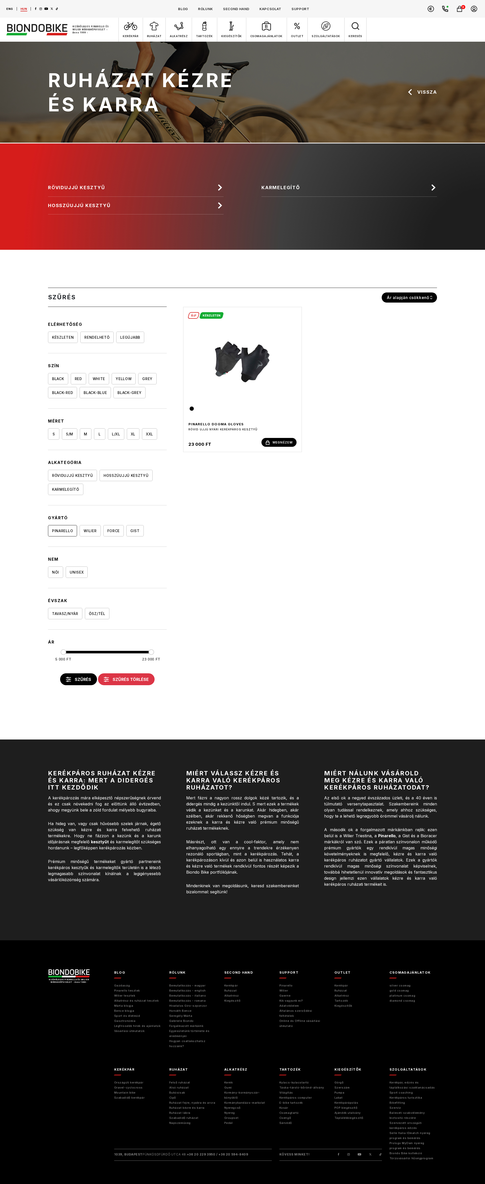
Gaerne (284, 995)
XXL (149, 434)
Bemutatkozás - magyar (187, 985)
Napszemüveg (180, 1123)
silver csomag (400, 985)
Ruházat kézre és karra (187, 1107)
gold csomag (399, 990)
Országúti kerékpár (128, 1082)
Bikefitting (397, 1102)
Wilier (90, 531)
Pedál (228, 1123)
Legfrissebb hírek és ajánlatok (137, 1026)
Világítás (286, 1092)
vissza (427, 92)
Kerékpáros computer (295, 1097)
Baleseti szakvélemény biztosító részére (407, 1115)
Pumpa (339, 1092)
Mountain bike (125, 1092)
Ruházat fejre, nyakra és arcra (192, 1102)
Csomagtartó (289, 1113)
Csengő (285, 1118)
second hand (236, 9)
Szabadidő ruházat (183, 1118)
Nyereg (229, 1113)
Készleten (63, 337)
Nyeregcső (232, 1107)
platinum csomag (402, 995)
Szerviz (395, 1107)
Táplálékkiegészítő (348, 1118)
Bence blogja (124, 1011)
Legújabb (130, 337)
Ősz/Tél (97, 613)
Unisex (77, 572)
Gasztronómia (125, 1021)
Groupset (231, 1118)
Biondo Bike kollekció (406, 1153)
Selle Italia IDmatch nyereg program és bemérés (410, 1135)
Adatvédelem (289, 1005)
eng (9, 9)
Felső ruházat (179, 1082)
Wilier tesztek (124, 995)
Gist (135, 531)
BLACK (58, 379)
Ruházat (230, 990)
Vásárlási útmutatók (129, 1031)
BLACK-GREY (129, 392)
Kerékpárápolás (346, 1102)
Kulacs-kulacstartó (294, 1082)
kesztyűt (100, 841)
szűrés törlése (131, 679)
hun (23, 9)
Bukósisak (177, 1092)
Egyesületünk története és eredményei (189, 1033)
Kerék (228, 1082)
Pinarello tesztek (127, 990)
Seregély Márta (180, 1016)
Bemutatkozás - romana (187, 1000)
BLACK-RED (62, 392)
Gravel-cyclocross (128, 1087)
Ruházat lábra (179, 1113)
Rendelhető (97, 337)
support (300, 9)
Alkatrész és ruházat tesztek (136, 1000)
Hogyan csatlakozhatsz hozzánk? (187, 1043)
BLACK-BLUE (95, 392)
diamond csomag (402, 1000)
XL (133, 434)
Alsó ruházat (179, 1087)
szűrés (83, 679)
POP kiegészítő (346, 1107)
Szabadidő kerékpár (129, 1097)
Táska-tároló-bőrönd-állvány (301, 1087)
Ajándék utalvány (347, 1113)
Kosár (283, 1107)
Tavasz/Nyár (65, 613)
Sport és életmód (127, 1016)
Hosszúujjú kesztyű (79, 205)
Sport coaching (401, 1092)
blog (183, 9)
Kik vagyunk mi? (291, 1000)
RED (78, 379)
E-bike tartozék (291, 1102)
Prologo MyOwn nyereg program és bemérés (407, 1145)
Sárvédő (285, 1123)
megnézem (283, 442)
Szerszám (342, 1087)
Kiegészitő (232, 1000)
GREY (147, 379)
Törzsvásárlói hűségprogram (411, 1158)
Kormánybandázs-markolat (244, 1102)
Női (55, 572)
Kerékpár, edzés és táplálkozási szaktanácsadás (412, 1085)
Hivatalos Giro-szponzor (188, 1005)
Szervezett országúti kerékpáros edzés (406, 1125)
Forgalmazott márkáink (186, 1026)
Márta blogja (123, 1005)
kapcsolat (270, 9)
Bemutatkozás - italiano (187, 995)
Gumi (228, 1087)
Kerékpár (231, 985)
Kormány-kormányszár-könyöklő (242, 1095)
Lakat (338, 1097)
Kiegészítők (343, 1005)
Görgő (339, 1082)
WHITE (99, 379)
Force (113, 531)
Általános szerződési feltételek (295, 1013)
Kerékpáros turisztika (406, 1097)
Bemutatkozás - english (187, 990)
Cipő (172, 1097)
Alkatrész (231, 995)
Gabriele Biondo (181, 1021)
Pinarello (62, 531)
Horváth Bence (180, 1011)
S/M (69, 434)
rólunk (205, 9)
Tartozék (341, 1000)
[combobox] (409, 297)
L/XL (116, 434)
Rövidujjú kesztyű (76, 187)
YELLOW (124, 379)
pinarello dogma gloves (216, 424)
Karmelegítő (280, 187)
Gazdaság (122, 985)
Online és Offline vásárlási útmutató (299, 1023)
